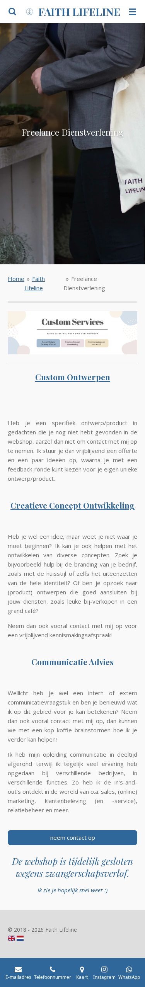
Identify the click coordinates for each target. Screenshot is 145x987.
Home (16, 278)
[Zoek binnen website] (12, 11)
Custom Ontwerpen (72, 377)
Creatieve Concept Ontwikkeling (72, 505)
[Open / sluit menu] (132, 11)
